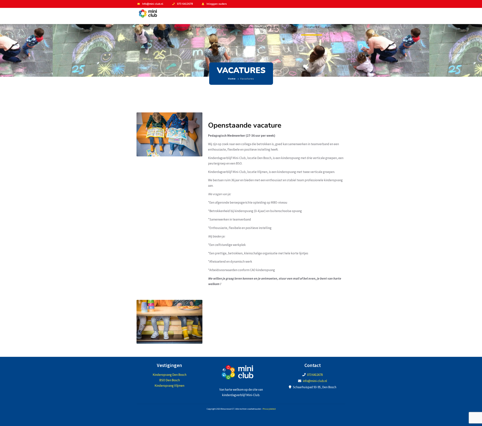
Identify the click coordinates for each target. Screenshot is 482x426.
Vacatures (312, 27)
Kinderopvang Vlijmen (261, 27)
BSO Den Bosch (224, 27)
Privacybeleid (269, 408)
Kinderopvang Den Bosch (184, 27)
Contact (292, 27)
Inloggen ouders (217, 4)
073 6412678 (185, 4)
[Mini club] (150, 13)
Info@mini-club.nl (152, 4)
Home (232, 78)
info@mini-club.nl (315, 381)
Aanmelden (334, 27)
